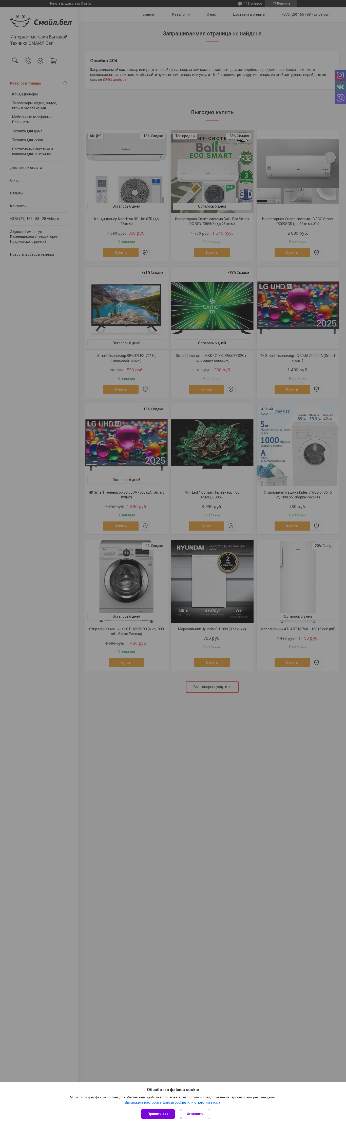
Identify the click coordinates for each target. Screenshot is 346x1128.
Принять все (157, 1114)
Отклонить (195, 1114)
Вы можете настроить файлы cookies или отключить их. (171, 1102)
